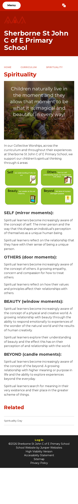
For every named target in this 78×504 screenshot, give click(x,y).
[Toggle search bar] (72, 5)
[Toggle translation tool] (64, 5)
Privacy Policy (39, 463)
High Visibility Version (39, 451)
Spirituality (54, 67)
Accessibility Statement (39, 455)
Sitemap (39, 459)
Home (7, 67)
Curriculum (28, 67)
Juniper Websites (51, 447)
